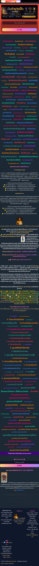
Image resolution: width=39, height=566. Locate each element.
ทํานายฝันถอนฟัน (8, 77)
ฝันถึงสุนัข (31, 73)
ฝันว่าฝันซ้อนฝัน (4, 87)
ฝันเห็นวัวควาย (26, 163)
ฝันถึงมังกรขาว (31, 142)
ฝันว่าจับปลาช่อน (28, 84)
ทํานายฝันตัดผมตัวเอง (32, 77)
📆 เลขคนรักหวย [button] (11, 295)
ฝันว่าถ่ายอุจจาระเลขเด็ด (27, 149)
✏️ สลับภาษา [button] (31, 300)
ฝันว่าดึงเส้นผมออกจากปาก (31, 70)
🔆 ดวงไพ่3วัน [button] (9, 293)
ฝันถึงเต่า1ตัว (34, 153)
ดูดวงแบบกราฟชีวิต (28, 388)
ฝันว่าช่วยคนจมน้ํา (11, 51)
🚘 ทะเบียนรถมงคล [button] (24, 293)
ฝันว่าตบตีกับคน (32, 103)
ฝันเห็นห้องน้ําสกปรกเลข (10, 153)
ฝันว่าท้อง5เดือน (25, 47)
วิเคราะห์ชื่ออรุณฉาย (25, 309)
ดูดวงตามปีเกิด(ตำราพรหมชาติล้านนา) (23, 447)
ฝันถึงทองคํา (29, 60)
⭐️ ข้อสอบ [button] (21, 297)
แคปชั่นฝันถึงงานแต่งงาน (28, 156)
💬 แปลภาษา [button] (33, 297)
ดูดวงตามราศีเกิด (30, 426)
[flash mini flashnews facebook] (5, 542)
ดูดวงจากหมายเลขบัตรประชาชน (11, 388)
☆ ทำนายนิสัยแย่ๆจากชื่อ (12, 361)
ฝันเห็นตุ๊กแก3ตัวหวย (7, 67)
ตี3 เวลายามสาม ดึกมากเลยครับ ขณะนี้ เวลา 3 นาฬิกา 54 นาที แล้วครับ (21, 232)
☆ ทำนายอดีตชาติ (30, 365)
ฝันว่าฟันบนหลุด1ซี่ (32, 116)
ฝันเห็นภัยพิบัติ (20, 54)
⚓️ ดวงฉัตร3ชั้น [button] (14, 300)
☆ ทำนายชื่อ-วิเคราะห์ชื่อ (18, 372)
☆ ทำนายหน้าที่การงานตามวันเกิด (29, 368)
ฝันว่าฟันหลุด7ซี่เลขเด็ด (9, 70)
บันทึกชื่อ (19, 465)
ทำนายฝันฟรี (21, 518)
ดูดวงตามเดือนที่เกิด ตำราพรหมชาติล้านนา (13, 426)
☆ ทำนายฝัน (13, 316)
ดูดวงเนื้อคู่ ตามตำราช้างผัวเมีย (19, 438)
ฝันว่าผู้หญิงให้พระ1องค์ (13, 163)
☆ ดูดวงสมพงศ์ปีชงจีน (10, 378)
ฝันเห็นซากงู (31, 129)
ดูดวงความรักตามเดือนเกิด (20, 414)
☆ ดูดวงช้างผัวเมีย (29, 384)
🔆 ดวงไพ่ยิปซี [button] (23, 291)
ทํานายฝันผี (12, 57)
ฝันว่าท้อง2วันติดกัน (11, 45)
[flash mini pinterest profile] (7, 542)
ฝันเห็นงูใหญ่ (10, 54)
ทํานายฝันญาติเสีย (27, 160)
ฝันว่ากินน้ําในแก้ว (30, 41)
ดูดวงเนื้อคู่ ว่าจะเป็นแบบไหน (11, 444)
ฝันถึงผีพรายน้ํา (20, 142)
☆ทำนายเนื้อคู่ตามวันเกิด (28, 323)
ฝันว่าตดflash (18, 67)
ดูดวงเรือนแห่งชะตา (28, 401)
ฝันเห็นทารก (25, 153)
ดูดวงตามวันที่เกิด (13, 420)
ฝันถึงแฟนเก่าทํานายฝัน (13, 60)
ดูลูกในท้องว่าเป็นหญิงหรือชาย (19, 398)
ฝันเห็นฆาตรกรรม (26, 64)
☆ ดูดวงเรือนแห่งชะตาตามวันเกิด (30, 378)
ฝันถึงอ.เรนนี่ (5, 139)
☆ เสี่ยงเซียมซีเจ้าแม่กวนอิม (19, 358)
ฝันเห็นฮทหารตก (20, 116)
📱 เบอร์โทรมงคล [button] (33, 293)
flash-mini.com (12, 561)
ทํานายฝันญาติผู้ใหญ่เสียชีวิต (23, 57)
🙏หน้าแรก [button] (3, 291)
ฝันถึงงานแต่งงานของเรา (18, 112)
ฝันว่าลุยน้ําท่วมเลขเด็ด (16, 109)
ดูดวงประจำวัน (18, 417)
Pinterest (11, 563)
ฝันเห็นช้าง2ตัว (19, 41)
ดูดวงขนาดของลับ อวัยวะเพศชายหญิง (18, 411)
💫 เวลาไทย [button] (16, 293)
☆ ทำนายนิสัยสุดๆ (8, 372)
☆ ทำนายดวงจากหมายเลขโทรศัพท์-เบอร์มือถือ (19, 335)
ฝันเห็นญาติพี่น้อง (29, 50)
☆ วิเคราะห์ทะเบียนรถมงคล (24, 316)
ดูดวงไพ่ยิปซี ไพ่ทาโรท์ (28, 444)
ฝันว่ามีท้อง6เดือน (11, 100)
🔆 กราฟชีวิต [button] (8, 298)
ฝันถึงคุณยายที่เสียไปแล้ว (25, 123)
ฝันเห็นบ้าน (16, 106)
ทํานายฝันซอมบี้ (8, 116)
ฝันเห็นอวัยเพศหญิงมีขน (24, 106)
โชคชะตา (21, 287)
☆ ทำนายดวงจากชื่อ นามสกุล (19, 338)
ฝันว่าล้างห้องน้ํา (30, 146)
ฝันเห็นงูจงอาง (7, 106)
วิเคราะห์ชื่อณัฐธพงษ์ (21, 310)
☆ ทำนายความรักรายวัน (12, 326)
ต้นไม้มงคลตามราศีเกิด (20, 408)
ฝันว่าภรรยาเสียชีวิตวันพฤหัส (13, 84)
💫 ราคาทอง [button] (25, 302)
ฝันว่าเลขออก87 (10, 132)
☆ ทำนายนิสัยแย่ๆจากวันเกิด (30, 361)
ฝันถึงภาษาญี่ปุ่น (21, 77)
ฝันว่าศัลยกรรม (34, 106)
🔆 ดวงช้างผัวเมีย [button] (22, 298)
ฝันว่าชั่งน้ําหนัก (7, 113)
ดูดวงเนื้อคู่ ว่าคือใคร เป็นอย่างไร (28, 429)
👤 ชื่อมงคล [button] (4, 295)
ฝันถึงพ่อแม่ (10, 122)
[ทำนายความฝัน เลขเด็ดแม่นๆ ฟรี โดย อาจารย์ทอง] (19, 224)
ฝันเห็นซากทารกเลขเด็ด (8, 94)
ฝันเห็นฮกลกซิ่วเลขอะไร (18, 80)
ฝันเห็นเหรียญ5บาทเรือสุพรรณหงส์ (27, 125)
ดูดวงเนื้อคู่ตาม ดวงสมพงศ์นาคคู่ (8, 429)
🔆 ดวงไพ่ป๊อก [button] (31, 291)
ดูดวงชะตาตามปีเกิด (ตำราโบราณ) (19, 423)
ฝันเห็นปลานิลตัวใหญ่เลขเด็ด (14, 128)
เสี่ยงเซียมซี (30, 408)
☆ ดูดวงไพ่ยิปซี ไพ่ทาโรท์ (19, 347)
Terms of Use (6, 557)
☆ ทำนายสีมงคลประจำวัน (11, 368)
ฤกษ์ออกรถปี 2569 (7, 417)
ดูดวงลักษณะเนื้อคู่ (5, 414)
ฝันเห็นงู (36, 266)
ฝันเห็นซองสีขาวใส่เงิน (30, 109)
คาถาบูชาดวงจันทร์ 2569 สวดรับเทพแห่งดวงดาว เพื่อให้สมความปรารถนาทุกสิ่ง (19, 226)
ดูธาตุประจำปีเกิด (11, 405)
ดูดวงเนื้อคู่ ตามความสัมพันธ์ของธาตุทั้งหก (19, 435)
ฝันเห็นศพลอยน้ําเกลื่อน (11, 90)
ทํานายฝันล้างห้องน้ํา (8, 103)
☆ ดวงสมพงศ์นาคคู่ (9, 375)
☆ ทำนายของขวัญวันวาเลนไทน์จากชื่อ (11, 365)
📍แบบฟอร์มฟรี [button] (17, 302)
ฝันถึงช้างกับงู (33, 47)
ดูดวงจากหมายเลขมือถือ (19, 450)
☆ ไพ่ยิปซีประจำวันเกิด (19, 351)
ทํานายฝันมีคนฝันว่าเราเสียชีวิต (10, 125)
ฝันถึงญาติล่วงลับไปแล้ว (9, 156)
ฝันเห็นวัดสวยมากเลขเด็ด (7, 119)
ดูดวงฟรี (16, 520)
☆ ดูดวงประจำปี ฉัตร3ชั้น (30, 381)
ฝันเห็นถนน (30, 54)
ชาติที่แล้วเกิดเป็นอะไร (27, 405)
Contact (6, 563)
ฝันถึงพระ (5, 109)
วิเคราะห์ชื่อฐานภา (15, 309)
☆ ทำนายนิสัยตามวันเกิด (26, 326)
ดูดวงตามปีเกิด (11, 447)
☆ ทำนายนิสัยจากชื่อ (14, 344)
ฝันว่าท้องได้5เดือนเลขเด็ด (30, 139)
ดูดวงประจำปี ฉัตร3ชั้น (31, 417)
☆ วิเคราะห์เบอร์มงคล (15, 319)
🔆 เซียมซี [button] (14, 298)
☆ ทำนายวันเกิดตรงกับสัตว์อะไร (26, 375)
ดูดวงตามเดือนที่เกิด (24, 420)
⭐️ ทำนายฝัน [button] (9, 291)
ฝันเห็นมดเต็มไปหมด (26, 136)
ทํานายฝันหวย (4, 80)
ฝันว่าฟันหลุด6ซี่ (8, 142)
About (2, 563)
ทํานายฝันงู (17, 48)
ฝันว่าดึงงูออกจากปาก (12, 64)
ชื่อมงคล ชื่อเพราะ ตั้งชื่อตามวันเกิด (14, 391)
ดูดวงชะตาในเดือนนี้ (14, 401)
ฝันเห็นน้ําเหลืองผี (12, 149)
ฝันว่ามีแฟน (28, 97)
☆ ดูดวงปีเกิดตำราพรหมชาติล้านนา (13, 381)
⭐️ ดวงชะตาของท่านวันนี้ (7, 234)
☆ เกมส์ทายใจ (27, 344)
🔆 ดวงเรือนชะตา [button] (23, 300)
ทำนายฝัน (28, 287)
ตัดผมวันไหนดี (9, 408)
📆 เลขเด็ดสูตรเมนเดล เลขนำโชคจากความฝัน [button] (27, 295)
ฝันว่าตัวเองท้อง (30, 112)
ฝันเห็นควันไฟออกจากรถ (28, 90)
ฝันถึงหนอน (32, 93)
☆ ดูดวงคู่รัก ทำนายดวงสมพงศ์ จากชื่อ (19, 355)
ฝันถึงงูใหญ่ (21, 50)
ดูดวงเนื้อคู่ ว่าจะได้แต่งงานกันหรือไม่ (19, 441)
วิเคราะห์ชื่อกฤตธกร (5, 309)
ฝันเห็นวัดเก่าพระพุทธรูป (19, 97)
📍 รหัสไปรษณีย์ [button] (5, 297)
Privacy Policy (6, 555)
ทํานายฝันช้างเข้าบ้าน (30, 119)
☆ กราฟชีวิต (29, 371)
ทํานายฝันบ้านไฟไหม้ (13, 160)
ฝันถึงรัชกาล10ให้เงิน (25, 132)
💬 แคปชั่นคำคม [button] (13, 297)
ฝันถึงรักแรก (34, 97)
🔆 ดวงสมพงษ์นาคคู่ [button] (32, 298)
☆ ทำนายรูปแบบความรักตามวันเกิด (19, 329)
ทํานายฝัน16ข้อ (23, 87)
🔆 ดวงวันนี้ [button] (16, 291)
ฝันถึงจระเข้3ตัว (17, 119)
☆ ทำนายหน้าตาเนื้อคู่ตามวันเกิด (19, 332)
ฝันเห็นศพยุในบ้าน (8, 41)
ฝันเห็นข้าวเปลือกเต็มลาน (25, 100)
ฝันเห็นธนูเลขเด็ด (33, 87)
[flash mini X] (2, 542)
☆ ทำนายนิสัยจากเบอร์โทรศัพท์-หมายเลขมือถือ (19, 341)
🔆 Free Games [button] (32, 302)
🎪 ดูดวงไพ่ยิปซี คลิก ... (19, 490)
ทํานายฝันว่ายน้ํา (20, 94)
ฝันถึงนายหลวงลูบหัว (7, 48)
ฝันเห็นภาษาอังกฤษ (25, 44)
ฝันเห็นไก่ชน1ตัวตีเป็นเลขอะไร (12, 146)
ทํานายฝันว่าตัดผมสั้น (16, 139)
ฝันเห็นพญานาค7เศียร (10, 136)
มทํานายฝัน (13, 87)
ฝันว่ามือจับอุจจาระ (7, 97)
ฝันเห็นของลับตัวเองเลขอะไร (16, 73)
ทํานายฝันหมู (21, 103)
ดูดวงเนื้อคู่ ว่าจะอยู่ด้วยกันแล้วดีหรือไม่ (19, 432)
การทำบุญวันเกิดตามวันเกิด (19, 395)
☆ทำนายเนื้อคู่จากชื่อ (9, 323)
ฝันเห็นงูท (21, 70)
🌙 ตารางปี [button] (27, 297)
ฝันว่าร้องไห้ (33, 80)
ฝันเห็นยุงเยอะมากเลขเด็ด (31, 67)
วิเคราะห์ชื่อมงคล (29, 319)
